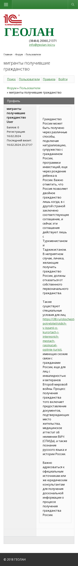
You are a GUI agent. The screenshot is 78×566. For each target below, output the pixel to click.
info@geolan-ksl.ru (42, 45)
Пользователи (33, 54)
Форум (19, 54)
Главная (8, 54)
